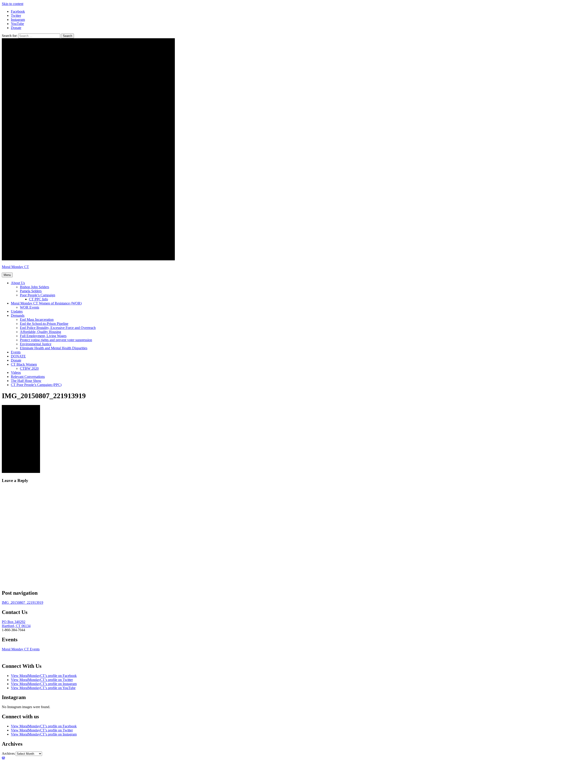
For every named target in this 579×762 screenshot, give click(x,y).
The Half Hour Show (26, 381)
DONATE (18, 356)
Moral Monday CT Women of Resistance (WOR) (46, 303)
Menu (7, 275)
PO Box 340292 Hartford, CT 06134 (16, 624)
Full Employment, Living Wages (43, 336)
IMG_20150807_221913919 (22, 602)
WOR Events (29, 307)
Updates (17, 311)
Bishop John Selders (34, 287)
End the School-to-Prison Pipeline (44, 324)
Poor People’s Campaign (37, 295)
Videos (16, 372)
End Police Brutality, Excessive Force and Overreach (58, 328)
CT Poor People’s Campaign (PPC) (36, 385)
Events (16, 352)
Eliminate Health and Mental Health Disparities (53, 348)
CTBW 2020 (29, 368)
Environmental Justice (35, 344)
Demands (17, 315)
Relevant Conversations (28, 377)
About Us (18, 283)
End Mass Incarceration (37, 319)
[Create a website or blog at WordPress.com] (3, 758)
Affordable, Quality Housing (40, 332)
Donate (16, 360)
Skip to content (12, 4)
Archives (8, 753)
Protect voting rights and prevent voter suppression (56, 340)
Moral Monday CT (15, 267)
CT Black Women (24, 364)
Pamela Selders (31, 291)
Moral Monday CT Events (21, 649)
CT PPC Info (38, 299)
